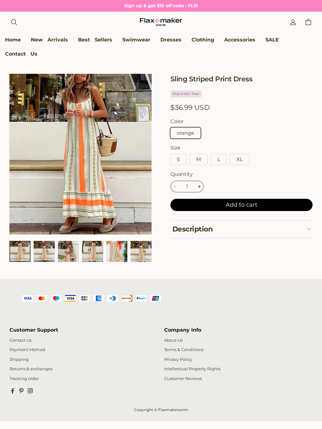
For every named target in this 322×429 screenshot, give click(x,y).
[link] (136, 40)
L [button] (218, 159)
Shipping (19, 359)
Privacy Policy (178, 359)
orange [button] (185, 133)
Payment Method (27, 349)
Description (192, 229)
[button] (13, 22)
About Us (173, 340)
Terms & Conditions (183, 349)
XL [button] (239, 159)
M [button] (198, 159)
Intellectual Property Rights (192, 369)
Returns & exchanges (31, 369)
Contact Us (20, 340)
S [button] (178, 159)
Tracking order (24, 378)
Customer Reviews (183, 378)
